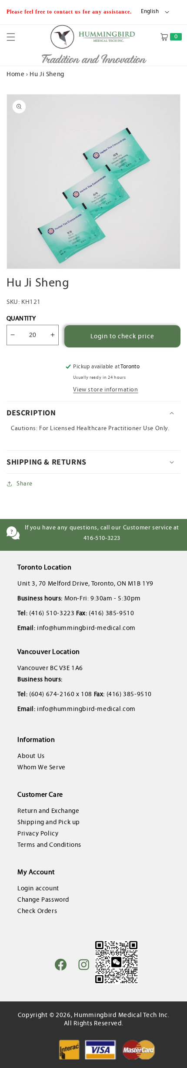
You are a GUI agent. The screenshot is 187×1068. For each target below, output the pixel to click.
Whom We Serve (41, 767)
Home (15, 74)
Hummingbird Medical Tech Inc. (121, 1015)
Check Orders (37, 911)
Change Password (43, 899)
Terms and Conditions (49, 845)
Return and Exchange (48, 811)
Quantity (21, 318)
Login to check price (122, 336)
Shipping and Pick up (48, 822)
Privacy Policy (37, 833)
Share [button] (25, 483)
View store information (105, 389)
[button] (16, 37)
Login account (38, 888)
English (150, 11)
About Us (31, 756)
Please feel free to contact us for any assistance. (70, 12)
